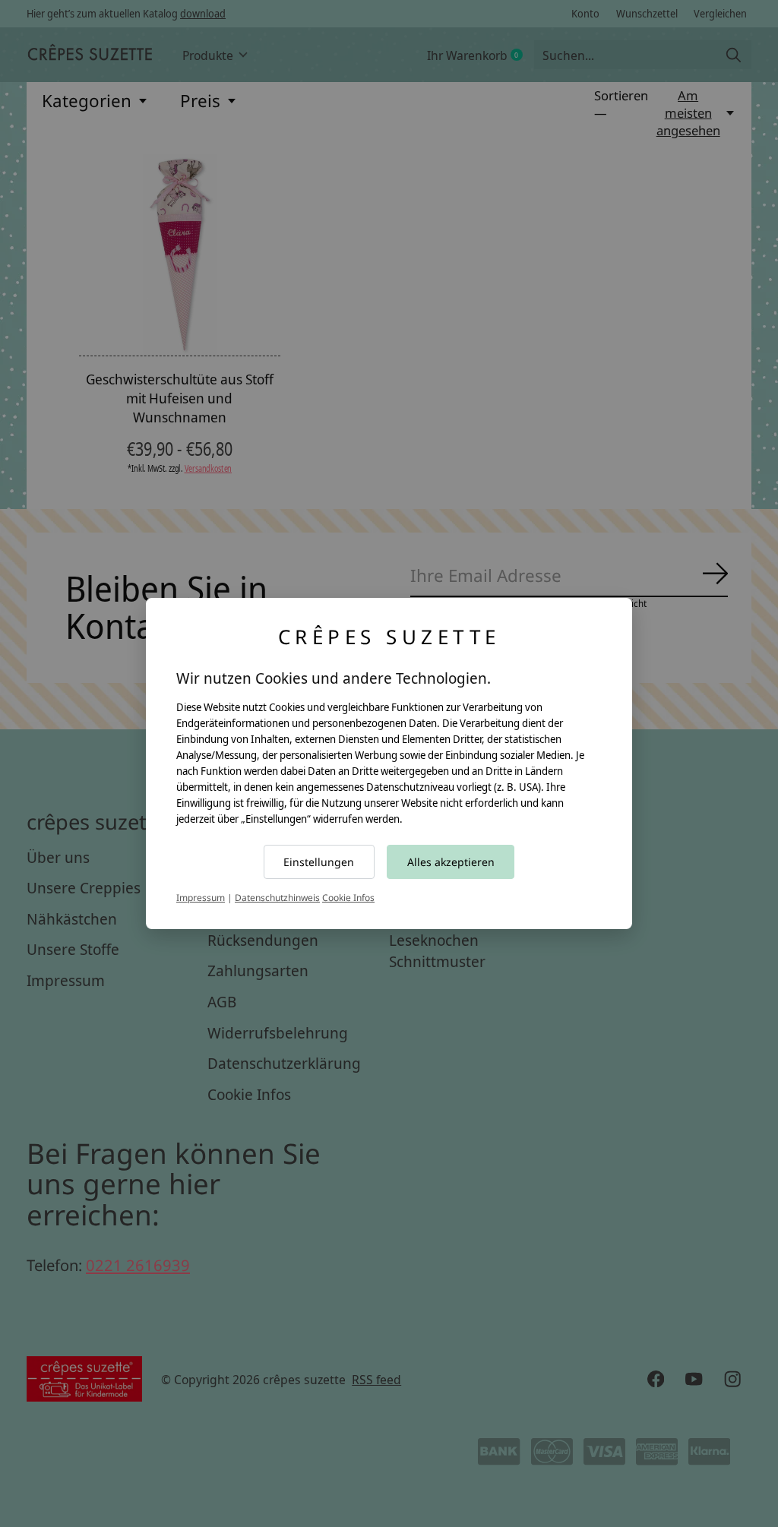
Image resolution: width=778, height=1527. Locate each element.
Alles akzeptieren (451, 862)
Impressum (200, 897)
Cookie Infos (348, 897)
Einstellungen (318, 862)
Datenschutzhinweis (277, 897)
